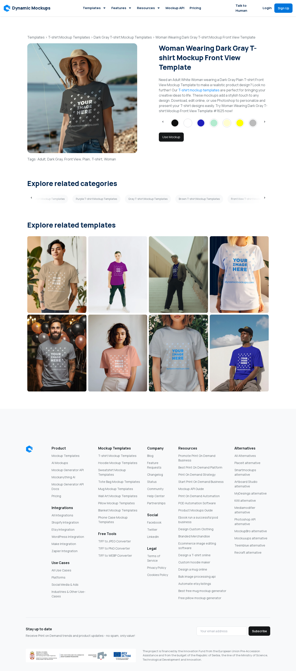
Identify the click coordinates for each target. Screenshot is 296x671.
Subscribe (259, 631)
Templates (92, 8)
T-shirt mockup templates (199, 90)
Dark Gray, (55, 159)
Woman (110, 159)
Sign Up (283, 8)
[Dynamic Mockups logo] (29, 449)
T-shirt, (97, 159)
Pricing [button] (195, 8)
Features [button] (118, 8)
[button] (27, 8)
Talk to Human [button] (241, 8)
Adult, (41, 159)
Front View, (73, 159)
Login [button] (267, 8)
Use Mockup (171, 137)
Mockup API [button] (175, 8)
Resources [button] (146, 8)
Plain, (87, 159)
